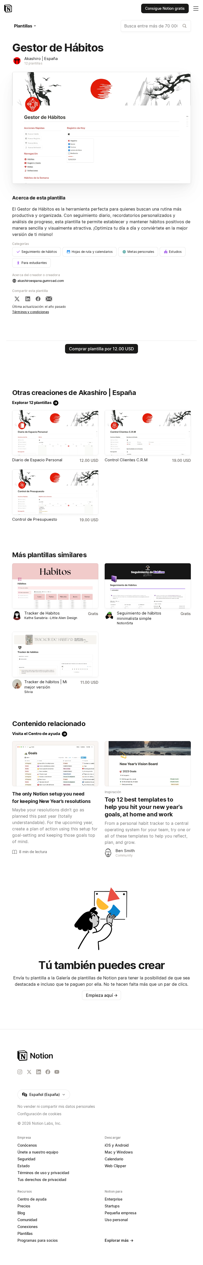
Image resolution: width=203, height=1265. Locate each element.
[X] (17, 299)
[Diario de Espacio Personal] (55, 432)
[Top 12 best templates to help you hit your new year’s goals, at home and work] (148, 763)
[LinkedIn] (27, 299)
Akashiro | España (41, 58)
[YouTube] (56, 1071)
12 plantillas (33, 63)
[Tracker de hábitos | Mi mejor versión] (55, 654)
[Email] (49, 299)
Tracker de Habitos (42, 613)
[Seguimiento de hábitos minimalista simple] (148, 585)
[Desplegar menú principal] (196, 8)
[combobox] (156, 26)
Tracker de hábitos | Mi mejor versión (45, 684)
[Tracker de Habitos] (55, 585)
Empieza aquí (102, 995)
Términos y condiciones (30, 312)
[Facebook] (38, 299)
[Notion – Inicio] (8, 8)
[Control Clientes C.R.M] (148, 432)
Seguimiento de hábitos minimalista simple (139, 616)
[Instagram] (19, 1071)
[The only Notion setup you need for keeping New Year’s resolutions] (55, 763)
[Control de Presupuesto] (55, 492)
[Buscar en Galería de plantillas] (184, 26)
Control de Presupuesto (34, 519)
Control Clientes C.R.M (126, 459)
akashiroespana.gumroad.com (40, 281)
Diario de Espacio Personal (37, 459)
